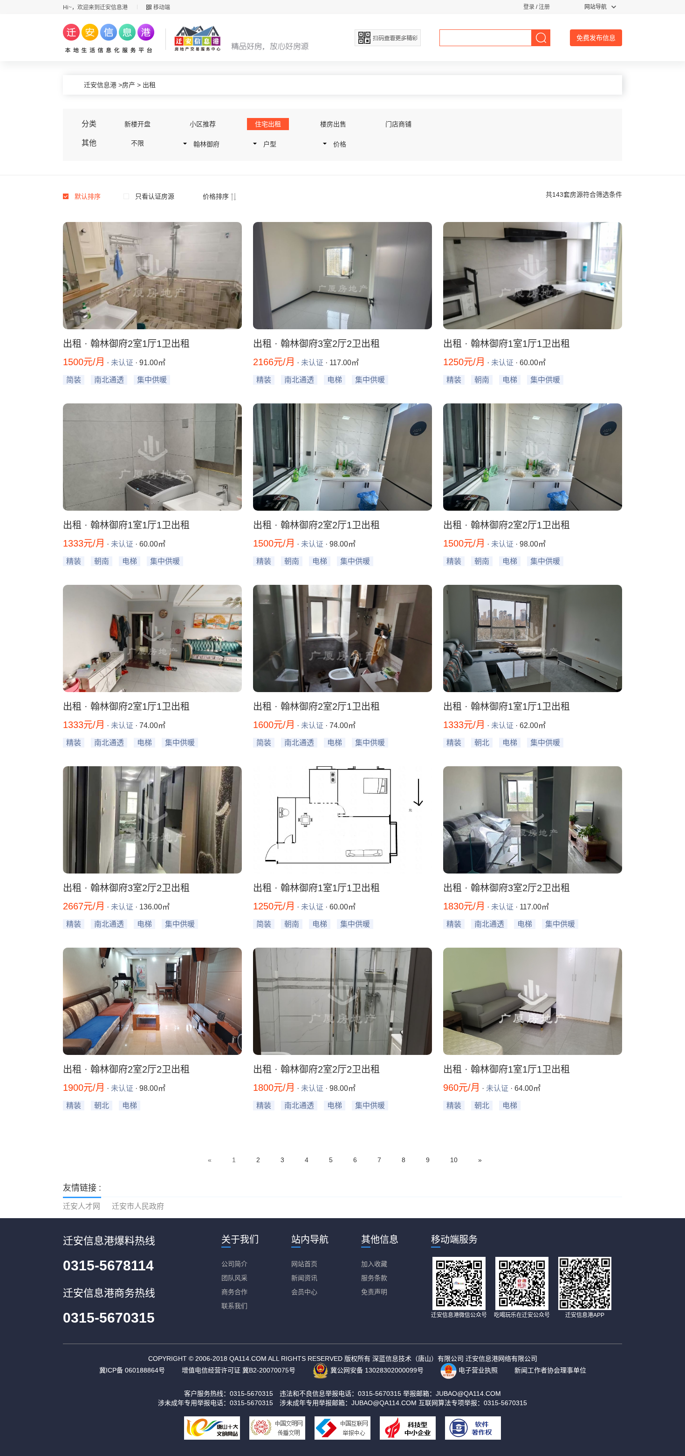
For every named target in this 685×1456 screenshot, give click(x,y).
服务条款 (374, 1278)
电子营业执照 (477, 1370)
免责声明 (374, 1292)
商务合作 (234, 1292)
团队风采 (234, 1278)
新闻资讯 (304, 1278)
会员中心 (304, 1292)
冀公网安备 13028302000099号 (376, 1370)
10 (454, 1160)
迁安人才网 (81, 1206)
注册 (544, 7)
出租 (149, 85)
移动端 (161, 7)
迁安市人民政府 (138, 1206)
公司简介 (234, 1264)
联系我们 (234, 1306)
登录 (528, 7)
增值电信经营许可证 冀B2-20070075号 (238, 1370)
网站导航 (595, 7)
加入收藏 (374, 1264)
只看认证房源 (154, 196)
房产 (128, 85)
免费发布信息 (596, 38)
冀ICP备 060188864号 (132, 1370)
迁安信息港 (100, 85)
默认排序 (88, 196)
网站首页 (304, 1264)
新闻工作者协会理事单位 (550, 1370)
